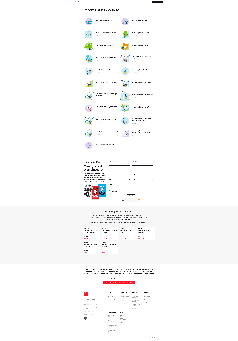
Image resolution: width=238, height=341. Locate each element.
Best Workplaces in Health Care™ (142, 95)
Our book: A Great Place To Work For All (125, 320)
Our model (122, 316)
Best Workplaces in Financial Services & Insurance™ (141, 119)
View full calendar (119, 258)
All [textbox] (139, 10)
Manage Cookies (92, 315)
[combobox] (146, 10)
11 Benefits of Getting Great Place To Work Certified (112, 319)
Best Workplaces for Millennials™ (105, 144)
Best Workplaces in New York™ (105, 45)
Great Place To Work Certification (112, 296)
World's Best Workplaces (137, 305)
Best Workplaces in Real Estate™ (105, 119)
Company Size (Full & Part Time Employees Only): (141, 171)
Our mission (122, 315)
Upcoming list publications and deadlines (123, 299)
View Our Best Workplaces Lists (94, 181)
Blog (145, 295)
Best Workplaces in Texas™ (140, 45)
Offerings (110, 292)
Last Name (134, 161)
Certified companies (124, 295)
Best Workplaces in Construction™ (106, 132)
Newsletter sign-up (148, 303)
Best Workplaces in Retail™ (140, 107)
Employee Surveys (111, 299)
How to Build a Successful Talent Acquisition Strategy (112, 328)
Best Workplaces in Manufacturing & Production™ (141, 132)
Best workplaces (123, 292)
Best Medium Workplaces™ (104, 20)
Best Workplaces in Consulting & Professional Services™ (106, 107)
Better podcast (147, 296)
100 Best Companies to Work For (137, 296)
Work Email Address (113, 166)
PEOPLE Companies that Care (136, 298)
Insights (146, 292)
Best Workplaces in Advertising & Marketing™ (106, 94)
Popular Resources (112, 312)
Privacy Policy (115, 191)
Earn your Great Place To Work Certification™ (119, 282)
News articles (146, 299)
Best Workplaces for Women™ (141, 70)
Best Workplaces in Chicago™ (141, 33)
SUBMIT (131, 195)
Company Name (112, 171)
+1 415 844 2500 (89, 299)
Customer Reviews (111, 302)
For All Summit (111, 300)
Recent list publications (124, 296)
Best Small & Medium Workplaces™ (136, 301)
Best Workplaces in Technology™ (106, 82)
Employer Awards (111, 297)
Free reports (146, 298)
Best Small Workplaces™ (139, 20)
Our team (122, 318)
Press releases (147, 300)
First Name (111, 161)
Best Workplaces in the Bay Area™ (106, 57)
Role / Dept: (111, 182)
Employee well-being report (112, 316)
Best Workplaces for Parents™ (104, 70)
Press (88, 307)
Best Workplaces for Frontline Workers (90, 231)
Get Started (157, 2)
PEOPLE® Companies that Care (105, 33)
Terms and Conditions (87, 304)
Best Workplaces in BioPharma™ (142, 82)
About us (122, 312)
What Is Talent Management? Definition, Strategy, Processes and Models (112, 323)
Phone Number (135, 166)
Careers (88, 305)
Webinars (146, 302)
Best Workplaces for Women (137, 304)
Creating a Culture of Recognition (112, 331)
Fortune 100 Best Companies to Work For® (142, 57)
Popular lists (134, 292)
